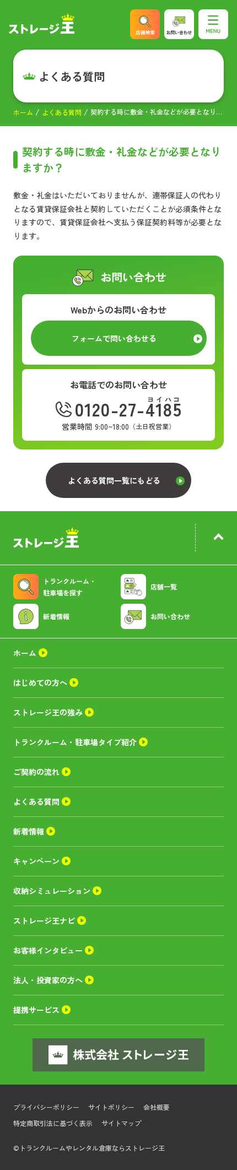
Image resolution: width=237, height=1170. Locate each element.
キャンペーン (36, 860)
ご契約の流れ (36, 771)
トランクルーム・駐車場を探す (69, 586)
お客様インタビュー (48, 950)
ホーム (23, 112)
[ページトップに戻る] (218, 538)
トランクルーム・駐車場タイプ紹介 (75, 742)
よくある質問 (62, 112)
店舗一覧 (163, 586)
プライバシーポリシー (46, 1107)
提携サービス (36, 1009)
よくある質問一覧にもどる (114, 480)
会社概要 (156, 1107)
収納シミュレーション (51, 890)
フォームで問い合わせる (114, 338)
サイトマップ (121, 1123)
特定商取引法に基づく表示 (53, 1123)
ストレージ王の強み (48, 712)
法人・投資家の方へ (48, 979)
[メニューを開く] (213, 24)
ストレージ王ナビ (44, 920)
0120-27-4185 (128, 409)
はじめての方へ (40, 682)
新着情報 (56, 616)
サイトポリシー (111, 1107)
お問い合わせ (170, 616)
